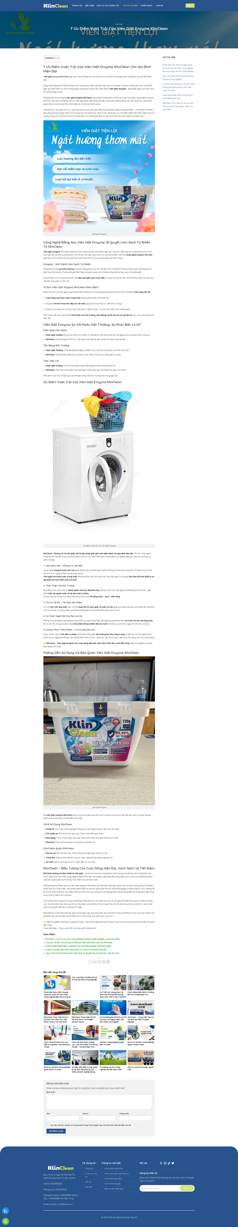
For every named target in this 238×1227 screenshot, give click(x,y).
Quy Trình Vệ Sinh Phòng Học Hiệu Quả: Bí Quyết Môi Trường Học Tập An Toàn (82, 953)
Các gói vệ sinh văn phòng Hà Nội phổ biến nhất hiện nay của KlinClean (79, 942)
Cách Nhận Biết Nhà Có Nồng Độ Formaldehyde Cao (178, 97)
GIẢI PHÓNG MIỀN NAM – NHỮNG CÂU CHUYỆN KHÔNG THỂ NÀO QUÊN (78, 946)
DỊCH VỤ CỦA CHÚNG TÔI (108, 5)
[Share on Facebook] (90, 962)
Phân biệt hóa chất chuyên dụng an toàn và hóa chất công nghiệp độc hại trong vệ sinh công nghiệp (178, 68)
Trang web (124, 1113)
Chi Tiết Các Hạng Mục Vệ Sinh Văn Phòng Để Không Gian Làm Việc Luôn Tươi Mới (178, 87)
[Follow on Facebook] (161, 1163)
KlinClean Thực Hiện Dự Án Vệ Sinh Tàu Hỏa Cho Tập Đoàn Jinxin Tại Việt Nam (178, 106)
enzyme (56, 76)
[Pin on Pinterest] (104, 962)
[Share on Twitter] (95, 962)
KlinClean (64, 76)
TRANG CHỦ (77, 5)
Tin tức (119, 24)
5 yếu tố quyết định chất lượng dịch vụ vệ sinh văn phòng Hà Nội (76, 949)
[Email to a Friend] (99, 962)
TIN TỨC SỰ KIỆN (130, 5)
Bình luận (51, 1092)
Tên (48, 1113)
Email (86, 1113)
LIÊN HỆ (159, 5)
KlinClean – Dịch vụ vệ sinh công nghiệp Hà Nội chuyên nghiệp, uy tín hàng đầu (83, 939)
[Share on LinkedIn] (108, 962)
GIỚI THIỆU (89, 5)
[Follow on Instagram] (165, 1163)
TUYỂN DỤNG (146, 5)
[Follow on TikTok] (169, 1163)
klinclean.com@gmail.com (61, 1204)
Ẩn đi (56, 58)
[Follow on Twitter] (173, 1163)
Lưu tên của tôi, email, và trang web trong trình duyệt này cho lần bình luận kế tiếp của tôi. (90, 1125)
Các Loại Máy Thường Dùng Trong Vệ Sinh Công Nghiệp (178, 78)
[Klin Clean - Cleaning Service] (55, 5)
